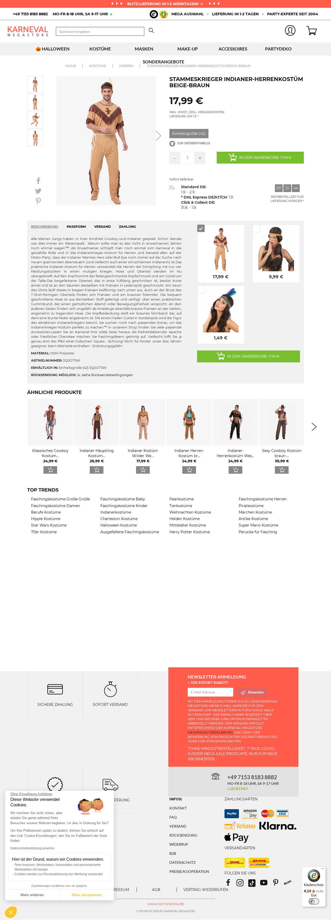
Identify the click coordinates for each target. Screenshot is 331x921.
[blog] (289, 884)
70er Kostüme (44, 532)
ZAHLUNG (127, 227)
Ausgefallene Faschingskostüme (129, 532)
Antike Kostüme (253, 518)
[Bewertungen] (55, 784)
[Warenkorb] (314, 31)
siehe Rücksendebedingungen (107, 375)
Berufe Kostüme (46, 512)
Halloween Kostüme (118, 525)
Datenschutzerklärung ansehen (32, 848)
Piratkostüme (251, 505)
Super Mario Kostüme (258, 525)
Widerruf (178, 844)
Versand (177, 826)
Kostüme (100, 49)
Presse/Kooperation (189, 871)
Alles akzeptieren (87, 895)
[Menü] (323, 870)
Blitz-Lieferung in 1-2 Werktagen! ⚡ (166, 4)
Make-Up (187, 49)
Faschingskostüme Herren (263, 499)
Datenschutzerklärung (210, 732)
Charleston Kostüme (119, 518)
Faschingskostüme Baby (122, 499)
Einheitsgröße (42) (189, 133)
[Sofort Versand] (110, 688)
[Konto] (290, 31)
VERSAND (102, 227)
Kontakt (178, 808)
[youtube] (266, 884)
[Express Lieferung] (110, 784)
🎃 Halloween (53, 49)
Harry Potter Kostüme (189, 532)
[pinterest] (278, 884)
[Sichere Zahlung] (55, 688)
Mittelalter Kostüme (187, 525)
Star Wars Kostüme (48, 525)
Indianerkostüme (115, 512)
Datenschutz (182, 862)
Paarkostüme (181, 499)
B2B (172, 853)
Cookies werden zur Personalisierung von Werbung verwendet (58, 874)
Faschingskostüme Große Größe (60, 499)
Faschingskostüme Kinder (124, 505)
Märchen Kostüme (255, 512)
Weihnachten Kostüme (190, 512)
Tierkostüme (180, 505)
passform (76, 227)
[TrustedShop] (159, 14)
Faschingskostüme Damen (55, 505)
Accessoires (233, 49)
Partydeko (278, 49)
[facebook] (230, 884)
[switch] (314, 901)
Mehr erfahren (32, 895)
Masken (144, 49)
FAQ (173, 817)
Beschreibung (44, 227)
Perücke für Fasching (258, 532)
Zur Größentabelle (193, 143)
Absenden (256, 692)
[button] (11, 912)
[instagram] (242, 884)
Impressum (117, 889)
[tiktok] (254, 884)
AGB (156, 889)
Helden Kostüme (184, 518)
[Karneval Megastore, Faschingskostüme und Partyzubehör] (28, 31)
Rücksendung (183, 835)
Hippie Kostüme (45, 518)
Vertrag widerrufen (205, 889)
